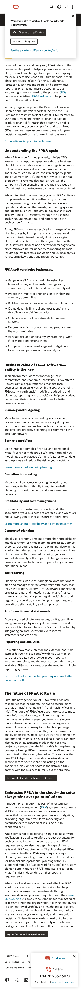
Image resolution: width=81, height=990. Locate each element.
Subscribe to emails (14, 967)
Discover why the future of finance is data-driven (30, 777)
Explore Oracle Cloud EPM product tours (26, 934)
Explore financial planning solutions (28, 141)
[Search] (51, 6)
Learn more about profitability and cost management (39, 523)
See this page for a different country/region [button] (35, 50)
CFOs (63, 92)
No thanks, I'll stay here (24, 41)
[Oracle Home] (16, 7)
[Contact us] (74, 6)
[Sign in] (66, 6)
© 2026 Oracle (12, 955)
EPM (44, 807)
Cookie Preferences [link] (14, 961)
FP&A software (41, 96)
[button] (7, 6)
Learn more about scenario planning (28, 467)
